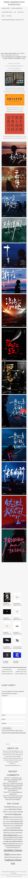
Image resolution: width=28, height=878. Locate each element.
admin (18, 63)
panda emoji (11, 837)
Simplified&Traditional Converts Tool (13, 19)
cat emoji (20, 811)
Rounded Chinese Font (12, 845)
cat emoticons (9, 814)
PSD (15, 12)
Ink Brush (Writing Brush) (16, 832)
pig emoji (14, 839)
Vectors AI (20, 12)
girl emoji (15, 828)
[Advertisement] (14, 37)
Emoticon (13, 825)
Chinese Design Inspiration (11, 53)
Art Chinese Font (9, 807)
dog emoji (5, 823)
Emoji (3, 16)
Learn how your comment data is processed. (14, 732)
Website (4, 723)
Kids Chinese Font (10, 835)
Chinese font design (13, 817)
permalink (17, 68)
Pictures (9, 16)
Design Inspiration (16, 8)
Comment (5, 695)
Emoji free (8, 825)
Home (2, 53)
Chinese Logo (8, 819)
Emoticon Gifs (9, 827)
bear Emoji (17, 806)
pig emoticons (19, 839)
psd (4, 841)
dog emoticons (11, 823)
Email (4, 719)
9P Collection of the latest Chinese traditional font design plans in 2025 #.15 (13, 779)
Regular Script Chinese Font (10, 843)
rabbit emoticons (17, 841)
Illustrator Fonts (7, 12)
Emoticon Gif (18, 825)
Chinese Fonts (6, 8)
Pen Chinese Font (8, 839)
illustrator (9, 832)
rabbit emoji (8, 841)
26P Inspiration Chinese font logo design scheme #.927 (7, 671)
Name (4, 715)
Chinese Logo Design (15, 819)
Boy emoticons (13, 811)
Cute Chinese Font (16, 821)
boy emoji (8, 811)
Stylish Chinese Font (16, 857)
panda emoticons (18, 837)
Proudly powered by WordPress (8, 871)
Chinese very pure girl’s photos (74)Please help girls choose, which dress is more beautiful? (13, 797)
